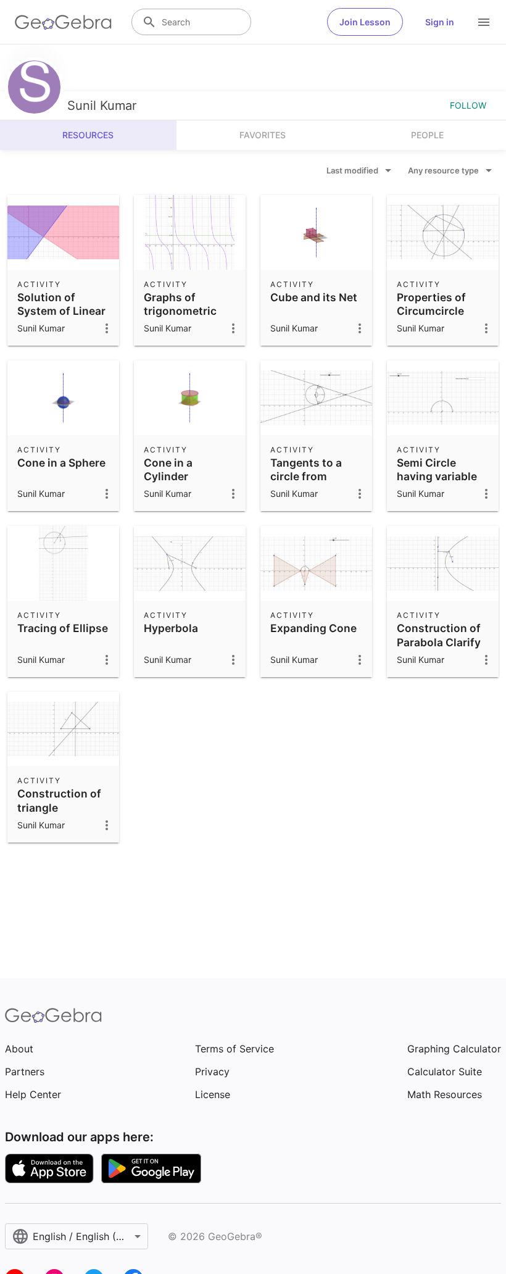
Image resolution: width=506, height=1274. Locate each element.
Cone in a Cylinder (168, 469)
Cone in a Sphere (61, 462)
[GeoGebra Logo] (63, 22)
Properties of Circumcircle (431, 304)
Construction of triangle (59, 800)
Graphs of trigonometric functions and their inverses (180, 318)
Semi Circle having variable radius (437, 476)
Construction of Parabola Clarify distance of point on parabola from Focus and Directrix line (442, 663)
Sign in (439, 22)
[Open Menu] (483, 22)
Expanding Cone (313, 628)
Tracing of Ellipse (62, 628)
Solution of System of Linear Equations (61, 311)
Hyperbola (171, 628)
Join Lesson (365, 22)
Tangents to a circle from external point (307, 476)
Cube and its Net (313, 297)
